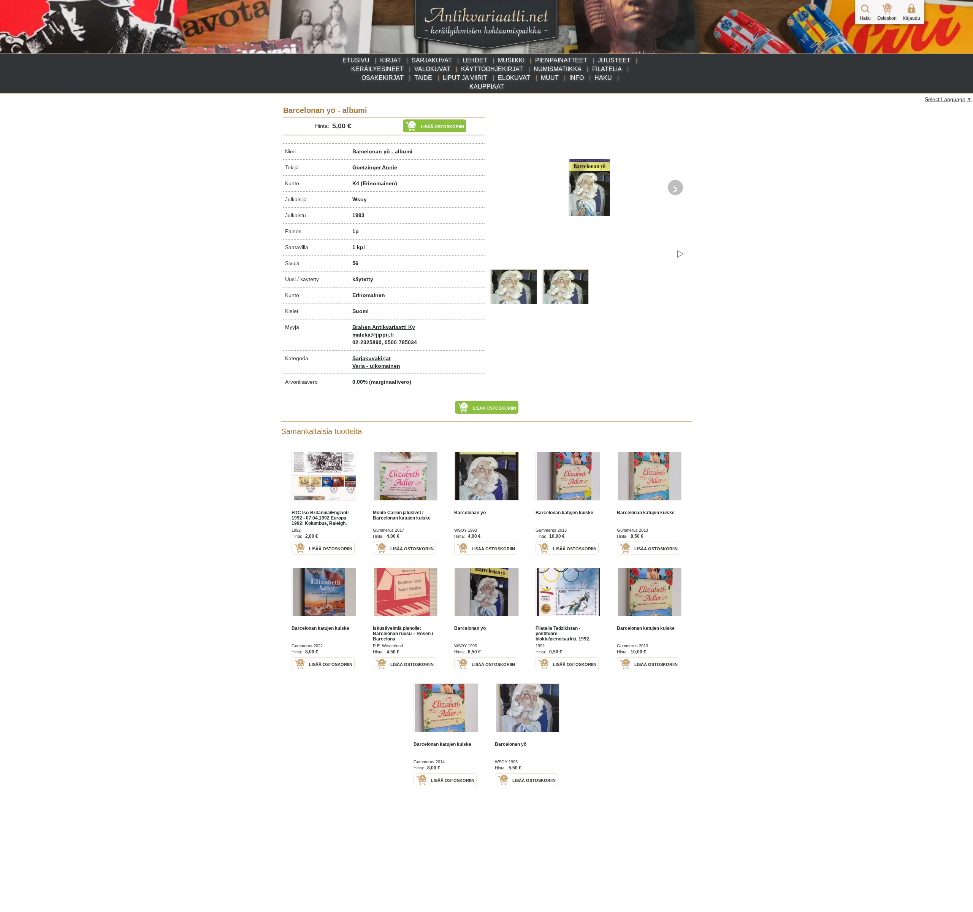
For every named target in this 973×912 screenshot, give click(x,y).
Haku (603, 78)
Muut (550, 78)
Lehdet (475, 60)
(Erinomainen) (379, 183)
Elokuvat (514, 78)
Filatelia (607, 69)
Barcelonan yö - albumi (382, 151)
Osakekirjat (382, 78)
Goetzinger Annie (374, 167)
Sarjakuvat (432, 60)
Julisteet (614, 60)
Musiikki (511, 60)
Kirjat (390, 60)
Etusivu (355, 60)
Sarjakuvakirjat (371, 358)
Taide (423, 78)
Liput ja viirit (465, 78)
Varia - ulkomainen (376, 366)
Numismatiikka (558, 69)
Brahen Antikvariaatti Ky (383, 327)
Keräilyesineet (377, 69)
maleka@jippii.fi (373, 335)
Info (576, 78)
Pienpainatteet (561, 60)
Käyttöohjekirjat (492, 69)
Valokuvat (432, 69)
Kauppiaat (486, 86)
